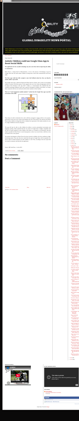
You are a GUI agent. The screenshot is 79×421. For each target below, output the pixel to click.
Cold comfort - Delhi (74, 265)
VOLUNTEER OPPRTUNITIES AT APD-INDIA (53, 392)
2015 (71, 128)
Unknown (57, 124)
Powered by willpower (75, 297)
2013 (71, 359)
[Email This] (18, 150)
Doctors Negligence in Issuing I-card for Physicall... (75, 235)
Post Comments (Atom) (14, 189)
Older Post (48, 187)
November (73, 131)
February (73, 143)
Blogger (48, 406)
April (72, 140)
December (73, 129)
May (72, 138)
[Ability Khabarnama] (48, 401)
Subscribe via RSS (59, 84)
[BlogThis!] (19, 150)
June (72, 136)
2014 (71, 357)
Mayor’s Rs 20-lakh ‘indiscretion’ (74, 316)
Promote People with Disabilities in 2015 (75, 340)
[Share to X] (20, 150)
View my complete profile (58, 126)
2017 (71, 124)
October (72, 133)
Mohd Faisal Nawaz (49, 399)
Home (28, 187)
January (72, 145)
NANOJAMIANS (48, 391)
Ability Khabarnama (56, 401)
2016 (71, 126)
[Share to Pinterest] (23, 150)
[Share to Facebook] (21, 150)
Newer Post (7, 187)
